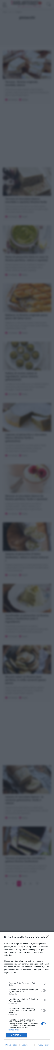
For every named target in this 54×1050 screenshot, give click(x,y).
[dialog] (27, 991)
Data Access (27, 1045)
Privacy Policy (43, 1045)
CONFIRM (16, 1035)
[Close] (48, 937)
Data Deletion (11, 1045)
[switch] (43, 990)
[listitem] (27, 984)
